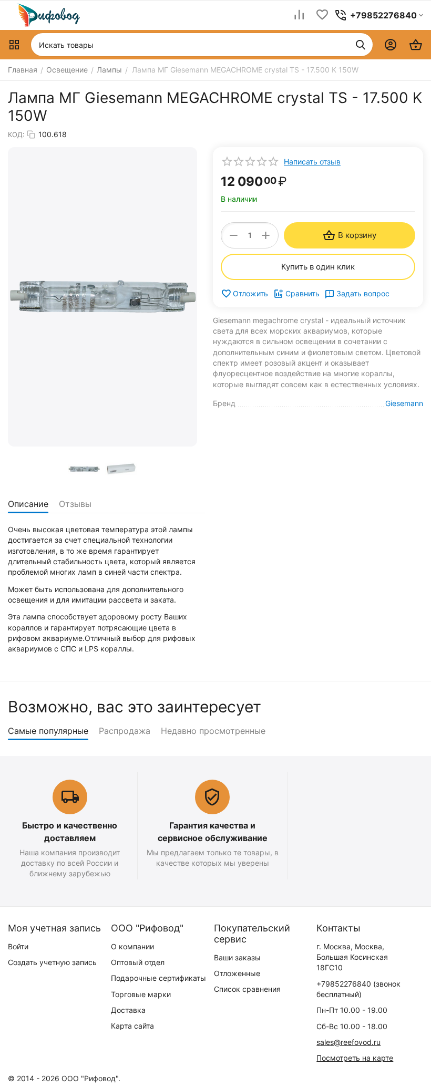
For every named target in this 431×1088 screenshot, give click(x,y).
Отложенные (237, 973)
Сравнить (302, 293)
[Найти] (360, 44)
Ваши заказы (237, 957)
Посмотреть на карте (354, 1057)
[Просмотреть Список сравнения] (299, 15)
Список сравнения (247, 989)
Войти (18, 946)
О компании (132, 946)
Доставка (128, 1010)
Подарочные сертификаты (158, 977)
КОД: (16, 134)
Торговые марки (141, 994)
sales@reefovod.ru (348, 1042)
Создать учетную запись (52, 962)
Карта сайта (132, 1025)
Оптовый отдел (138, 962)
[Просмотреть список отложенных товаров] (322, 15)
